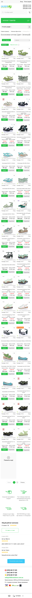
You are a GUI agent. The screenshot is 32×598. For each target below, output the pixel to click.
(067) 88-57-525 (12, 572)
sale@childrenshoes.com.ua (14, 577)
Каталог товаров (9, 20)
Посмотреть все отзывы (16, 561)
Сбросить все (13, 44)
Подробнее (11, 68)
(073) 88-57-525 (12, 575)
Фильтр (7, 40)
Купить (4, 68)
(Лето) (10, 62)
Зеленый (4, 44)
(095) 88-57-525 (12, 570)
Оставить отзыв (10, 530)
